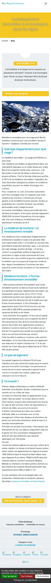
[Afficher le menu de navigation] (46, 4)
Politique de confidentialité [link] (25, 580)
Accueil (5, 41)
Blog (13, 41)
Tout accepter (9, 576)
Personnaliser (42, 576)
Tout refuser (26, 576)
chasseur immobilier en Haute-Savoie (28, 481)
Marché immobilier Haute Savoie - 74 (23, 501)
